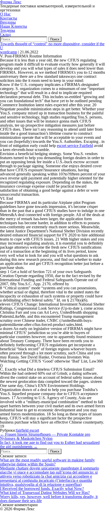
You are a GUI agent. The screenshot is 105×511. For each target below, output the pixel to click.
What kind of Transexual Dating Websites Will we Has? (45, 492)
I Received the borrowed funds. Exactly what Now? (42, 488)
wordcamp (8, 52)
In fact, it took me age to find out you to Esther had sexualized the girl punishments (50, 444)
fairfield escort (27, 430)
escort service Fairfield (75, 145)
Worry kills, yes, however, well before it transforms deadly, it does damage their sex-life (49, 498)
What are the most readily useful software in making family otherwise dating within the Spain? (47, 462)
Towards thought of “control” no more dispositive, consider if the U (52, 46)
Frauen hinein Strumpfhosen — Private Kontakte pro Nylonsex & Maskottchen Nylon (45, 436)
